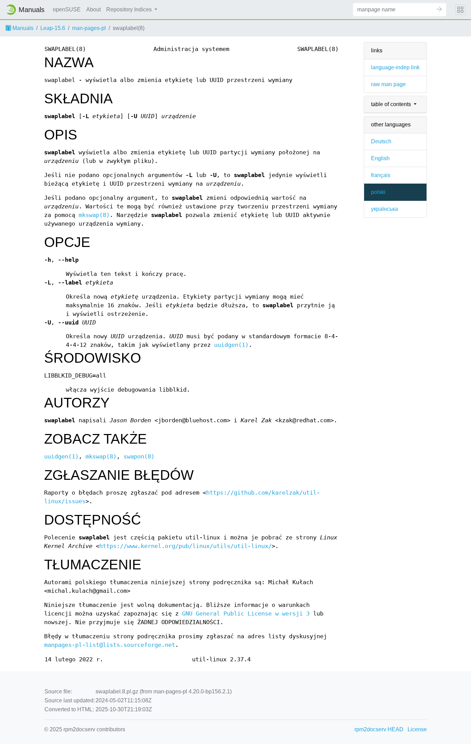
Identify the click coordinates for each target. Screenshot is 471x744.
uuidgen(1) (231, 345)
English (380, 158)
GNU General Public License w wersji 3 (246, 613)
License (417, 729)
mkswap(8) (94, 215)
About (93, 9)
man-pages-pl (89, 28)
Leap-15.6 (52, 28)
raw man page (388, 84)
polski (378, 192)
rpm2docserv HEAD (378, 729)
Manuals (22, 28)
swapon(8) (138, 456)
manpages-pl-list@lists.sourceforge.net (109, 645)
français (380, 175)
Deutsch (381, 141)
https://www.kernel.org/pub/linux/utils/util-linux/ (185, 546)
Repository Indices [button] (129, 9)
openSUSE (67, 9)
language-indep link (395, 67)
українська (384, 209)
